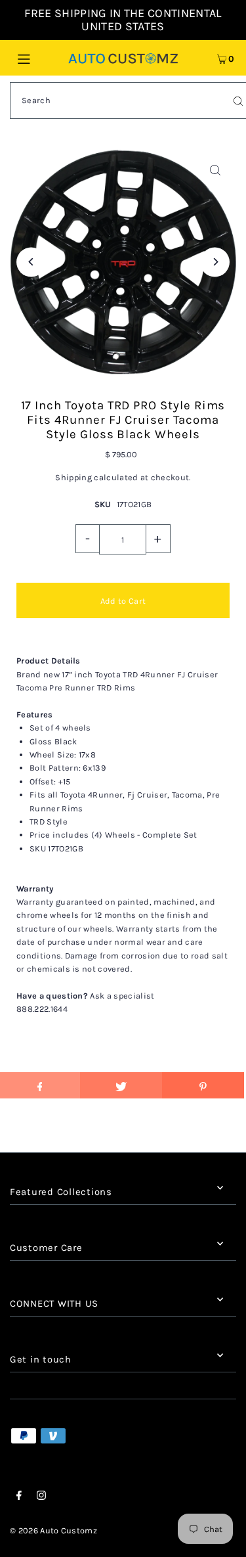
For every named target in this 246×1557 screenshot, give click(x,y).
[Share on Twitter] (121, 1085)
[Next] (215, 262)
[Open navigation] (39, 58)
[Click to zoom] (215, 170)
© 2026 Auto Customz (53, 1530)
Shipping (73, 477)
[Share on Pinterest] (203, 1085)
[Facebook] (19, 1497)
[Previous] (31, 262)
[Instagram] (41, 1497)
